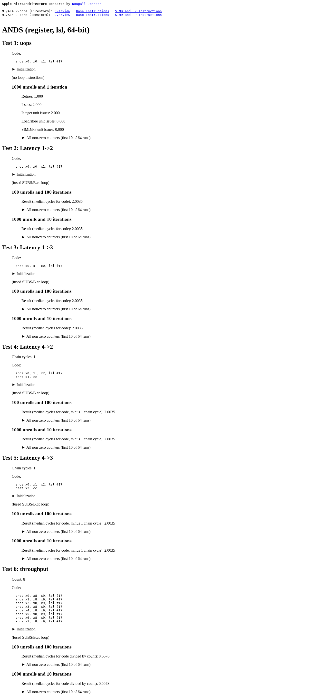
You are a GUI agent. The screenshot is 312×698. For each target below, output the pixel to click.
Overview (62, 11)
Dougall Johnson (86, 4)
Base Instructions (92, 11)
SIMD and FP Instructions (138, 11)
